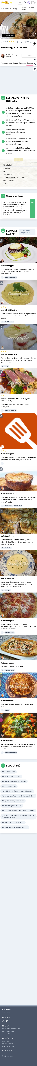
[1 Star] (24, 55)
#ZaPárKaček (8, 505)
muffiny (8, 494)
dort (7, 701)
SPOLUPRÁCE (7, 1051)
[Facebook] (7, 1021)
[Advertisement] (18, 79)
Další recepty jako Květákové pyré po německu (25, 232)
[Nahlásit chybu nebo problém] (35, 60)
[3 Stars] (29, 55)
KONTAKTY (6, 1018)
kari (7, 741)
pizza (7, 621)
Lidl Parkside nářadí (8, 1031)
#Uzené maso (18, 505)
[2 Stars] (27, 55)
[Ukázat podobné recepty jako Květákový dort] (2, 710)
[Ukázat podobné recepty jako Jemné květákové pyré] (2, 322)
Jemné (10, 310)
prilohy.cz (6, 1009)
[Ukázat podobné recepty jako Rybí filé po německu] (2, 366)
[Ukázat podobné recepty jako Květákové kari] (2, 752)
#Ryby (7, 366)
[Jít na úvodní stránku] (1, 8)
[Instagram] (3, 1021)
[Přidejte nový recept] (29, 2)
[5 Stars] (33, 55)
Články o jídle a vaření (9, 1034)
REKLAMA (5, 1026)
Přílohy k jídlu (9, 35)
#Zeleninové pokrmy (11, 277)
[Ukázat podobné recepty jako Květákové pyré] (2, 277)
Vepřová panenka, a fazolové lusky (15, 400)
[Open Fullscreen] (34, 34)
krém (7, 578)
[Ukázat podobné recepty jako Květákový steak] (2, 548)
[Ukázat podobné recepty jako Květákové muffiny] (2, 506)
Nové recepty (6, 1041)
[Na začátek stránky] (33, 1055)
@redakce (9, 56)
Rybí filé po (9, 354)
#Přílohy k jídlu (9, 322)
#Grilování (8, 548)
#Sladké (7, 710)
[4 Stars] (31, 55)
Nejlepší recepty (7, 1044)
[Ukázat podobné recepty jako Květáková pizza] (2, 632)
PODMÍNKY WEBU (8, 1038)
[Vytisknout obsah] (35, 69)
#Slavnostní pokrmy (10, 410)
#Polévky (7, 590)
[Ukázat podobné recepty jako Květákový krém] (2, 590)
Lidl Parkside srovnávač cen (11, 1029)
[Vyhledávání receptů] (25, 2)
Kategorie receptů (8, 1046)
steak (8, 536)
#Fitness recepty (9, 632)
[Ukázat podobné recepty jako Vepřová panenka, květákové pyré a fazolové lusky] (2, 410)
